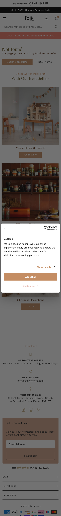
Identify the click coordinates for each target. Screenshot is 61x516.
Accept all (30, 277)
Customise (29, 286)
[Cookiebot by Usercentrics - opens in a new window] (43, 228)
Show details (44, 267)
